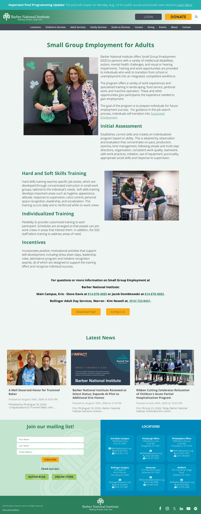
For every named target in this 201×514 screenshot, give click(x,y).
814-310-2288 (183, 487)
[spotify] (195, 508)
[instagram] (167, 508)
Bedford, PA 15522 (181, 474)
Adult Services (78, 27)
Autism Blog (37, 477)
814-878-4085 (97, 294)
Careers (139, 27)
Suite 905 (151, 443)
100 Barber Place (120, 441)
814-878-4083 (154, 294)
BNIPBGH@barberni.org (151, 453)
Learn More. (185, 5)
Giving (151, 27)
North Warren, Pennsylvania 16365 (120, 473)
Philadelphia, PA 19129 (181, 445)
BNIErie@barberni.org (121, 448)
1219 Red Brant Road (150, 469)
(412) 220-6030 (152, 455)
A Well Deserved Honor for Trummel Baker (36, 367)
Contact (186, 27)
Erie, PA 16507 (119, 443)
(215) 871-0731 (183, 453)
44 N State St (119, 469)
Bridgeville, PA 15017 (150, 445)
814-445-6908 (152, 482)
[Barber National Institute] (26, 17)
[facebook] (160, 508)
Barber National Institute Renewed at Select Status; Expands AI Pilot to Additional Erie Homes (100, 367)
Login (148, 17)
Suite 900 (181, 443)
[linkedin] (181, 508)
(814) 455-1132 (121, 453)
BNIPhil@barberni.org (183, 450)
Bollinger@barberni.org (120, 482)
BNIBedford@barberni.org (182, 482)
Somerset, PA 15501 (151, 472)
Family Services (98, 27)
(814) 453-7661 (121, 450)
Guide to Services (120, 27)
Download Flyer (86, 312)
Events (162, 27)
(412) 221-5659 (152, 458)
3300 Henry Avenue (181, 441)
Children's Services (56, 27)
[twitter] (174, 508)
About (174, 27)
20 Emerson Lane (151, 441)
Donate (178, 16)
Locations (35, 27)
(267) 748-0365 (183, 455)
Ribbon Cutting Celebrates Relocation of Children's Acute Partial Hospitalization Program (164, 367)
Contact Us (118, 312)
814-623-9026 (183, 484)
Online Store (64, 477)
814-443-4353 (152, 484)
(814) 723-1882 (121, 487)
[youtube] (188, 508)
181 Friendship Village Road (182, 471)
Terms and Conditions (10, 510)
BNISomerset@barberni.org (151, 479)
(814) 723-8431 (139, 301)
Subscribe (50, 459)
